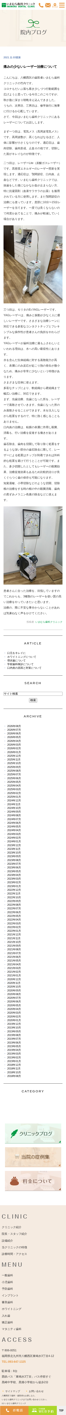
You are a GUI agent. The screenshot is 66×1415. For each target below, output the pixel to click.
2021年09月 (14, 945)
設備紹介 (7, 1240)
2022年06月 (14, 912)
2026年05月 (14, 737)
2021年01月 (14, 975)
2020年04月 (14, 1008)
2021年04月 (14, 964)
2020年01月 (14, 1020)
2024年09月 (14, 811)
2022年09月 (14, 901)
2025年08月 (14, 770)
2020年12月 (14, 979)
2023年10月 (14, 852)
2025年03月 (14, 789)
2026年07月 (14, 729)
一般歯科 (7, 1275)
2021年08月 (14, 949)
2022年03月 (14, 923)
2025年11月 (14, 759)
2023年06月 (14, 867)
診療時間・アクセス (14, 1253)
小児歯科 (7, 1282)
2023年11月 (14, 848)
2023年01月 (14, 886)
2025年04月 (14, 785)
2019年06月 (14, 1042)
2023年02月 (14, 882)
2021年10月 (14, 941)
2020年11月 (14, 982)
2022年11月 (14, 893)
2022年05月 (14, 915)
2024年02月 (14, 837)
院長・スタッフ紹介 (14, 1233)
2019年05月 (14, 1046)
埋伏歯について (16, 660)
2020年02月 (14, 1016)
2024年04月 (14, 830)
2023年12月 (14, 845)
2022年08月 (14, 904)
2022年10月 (14, 897)
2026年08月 (14, 726)
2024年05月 (14, 826)
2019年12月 (14, 1023)
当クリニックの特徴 (14, 1247)
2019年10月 (14, 1027)
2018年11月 (14, 1068)
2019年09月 (14, 1031)
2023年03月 (14, 878)
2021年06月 (14, 956)
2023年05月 (14, 871)
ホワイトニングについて (21, 656)
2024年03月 (14, 834)
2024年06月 (14, 822)
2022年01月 (14, 930)
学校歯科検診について (20, 664)
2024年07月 (14, 819)
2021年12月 (14, 934)
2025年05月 (14, 781)
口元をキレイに (16, 652)
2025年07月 (14, 774)
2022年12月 (14, 889)
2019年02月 (14, 1057)
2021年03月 (14, 968)
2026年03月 (14, 744)
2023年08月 (14, 860)
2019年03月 (14, 1053)
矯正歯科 (7, 1322)
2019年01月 (14, 1061)
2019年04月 (14, 1049)
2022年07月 (14, 908)
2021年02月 (14, 971)
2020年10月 (14, 986)
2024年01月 (14, 841)
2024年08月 (14, 815)
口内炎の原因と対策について (24, 667)
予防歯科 (7, 1288)
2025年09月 (14, 767)
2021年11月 (14, 938)
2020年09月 (14, 990)
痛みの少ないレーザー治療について (30, 66)
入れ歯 (6, 1315)
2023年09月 (14, 856)
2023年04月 (14, 874)
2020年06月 (14, 1001)
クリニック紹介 (11, 1227)
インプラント (10, 1295)
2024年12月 (14, 800)
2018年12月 (14, 1064)
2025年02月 (14, 793)
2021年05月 (14, 960)
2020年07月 (14, 997)
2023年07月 (14, 863)
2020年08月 (14, 994)
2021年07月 (14, 953)
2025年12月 (14, 755)
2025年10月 (14, 763)
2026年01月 (14, 752)
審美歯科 (7, 1302)
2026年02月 (14, 748)
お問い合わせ (36, 1391)
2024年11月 (14, 804)
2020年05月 (14, 1005)
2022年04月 (14, 919)
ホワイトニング (11, 1308)
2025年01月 (14, 796)
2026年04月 (14, 740)
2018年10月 (14, 1072)
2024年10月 (14, 807)
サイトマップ (12, 1391)
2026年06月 (14, 733)
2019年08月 (14, 1035)
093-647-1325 (17, 1361)
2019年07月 (14, 1038)
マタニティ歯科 (11, 1329)
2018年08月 (14, 1076)
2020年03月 (14, 1012)
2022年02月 (14, 927)
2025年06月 (14, 778)
